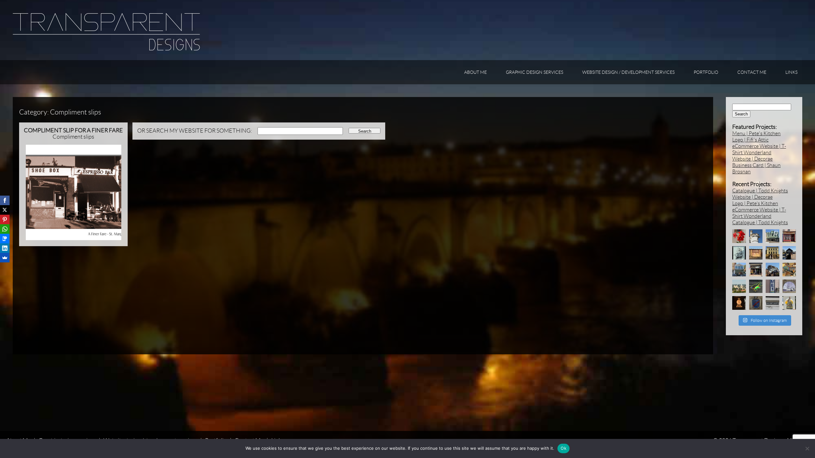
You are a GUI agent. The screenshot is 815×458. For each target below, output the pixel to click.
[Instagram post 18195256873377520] (789, 286)
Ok (563, 448)
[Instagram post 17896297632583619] (789, 303)
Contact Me (751, 72)
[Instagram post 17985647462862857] (756, 269)
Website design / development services (628, 72)
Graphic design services (534, 72)
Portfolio (706, 72)
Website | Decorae (752, 159)
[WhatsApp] (5, 229)
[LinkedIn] (5, 248)
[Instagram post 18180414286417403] (772, 286)
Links (791, 72)
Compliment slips (73, 133)
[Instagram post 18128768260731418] (739, 303)
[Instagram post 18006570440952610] (772, 236)
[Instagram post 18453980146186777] (789, 236)
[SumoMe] (5, 257)
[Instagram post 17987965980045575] (789, 253)
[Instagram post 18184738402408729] (772, 253)
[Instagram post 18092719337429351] (739, 269)
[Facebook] (5, 200)
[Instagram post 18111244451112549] (739, 236)
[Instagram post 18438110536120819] (756, 303)
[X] (5, 210)
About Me (475, 72)
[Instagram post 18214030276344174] (789, 269)
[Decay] (756, 236)
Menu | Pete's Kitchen (756, 133)
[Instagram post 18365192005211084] (739, 253)
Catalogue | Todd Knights (760, 190)
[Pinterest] (5, 219)
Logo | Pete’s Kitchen (755, 203)
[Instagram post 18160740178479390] (756, 286)
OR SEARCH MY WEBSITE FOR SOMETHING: (194, 131)
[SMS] (5, 238)
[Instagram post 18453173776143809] (739, 286)
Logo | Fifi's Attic (750, 139)
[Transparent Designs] (106, 49)
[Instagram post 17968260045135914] (756, 253)
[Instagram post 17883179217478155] (772, 269)
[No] (807, 448)
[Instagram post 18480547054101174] (772, 303)
